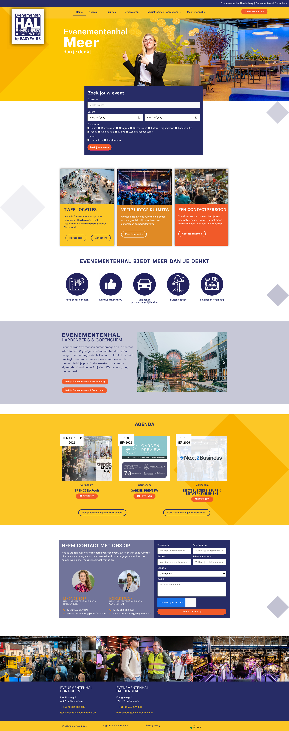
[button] (141, 362)
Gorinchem (97, 140)
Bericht (161, 579)
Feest (94, 131)
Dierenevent (140, 128)
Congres (124, 128)
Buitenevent (108, 128)
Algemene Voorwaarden (115, 725)
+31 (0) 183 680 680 (74, 706)
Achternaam (200, 545)
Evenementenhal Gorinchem (271, 3)
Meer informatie (196, 12)
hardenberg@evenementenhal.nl (134, 712)
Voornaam (163, 545)
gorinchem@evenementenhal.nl (78, 712)
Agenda (93, 12)
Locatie (91, 136)
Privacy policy (153, 725)
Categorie (93, 124)
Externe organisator (162, 128)
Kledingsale (107, 131)
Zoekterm (92, 99)
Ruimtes (111, 12)
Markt (121, 131)
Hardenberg (114, 140)
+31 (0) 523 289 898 (130, 706)
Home (79, 12)
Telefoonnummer (202, 556)
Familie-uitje (185, 128)
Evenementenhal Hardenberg (237, 3)
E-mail (161, 556)
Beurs (94, 128)
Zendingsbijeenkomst (141, 131)
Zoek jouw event (99, 147)
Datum (91, 112)
